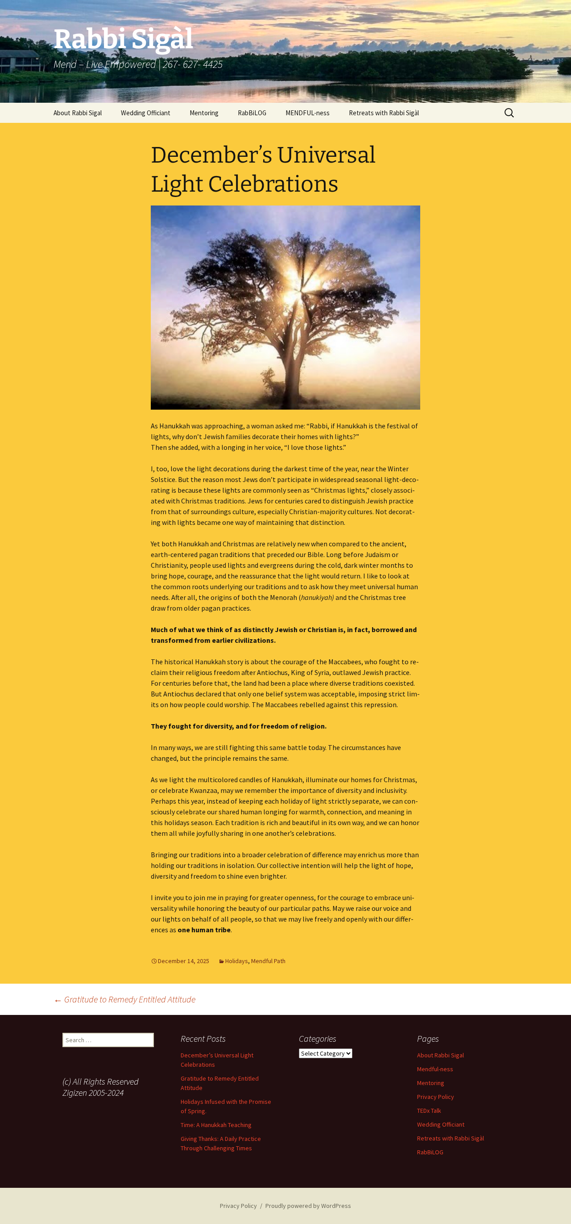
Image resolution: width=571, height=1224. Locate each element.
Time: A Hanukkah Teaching (216, 1125)
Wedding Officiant (145, 113)
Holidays (236, 961)
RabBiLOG (252, 113)
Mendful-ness (435, 1069)
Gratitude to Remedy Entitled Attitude (124, 999)
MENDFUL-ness (308, 113)
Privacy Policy (435, 1097)
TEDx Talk (429, 1111)
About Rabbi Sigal (78, 113)
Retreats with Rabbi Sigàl (384, 113)
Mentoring (204, 113)
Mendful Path (268, 961)
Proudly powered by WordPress (308, 1206)
